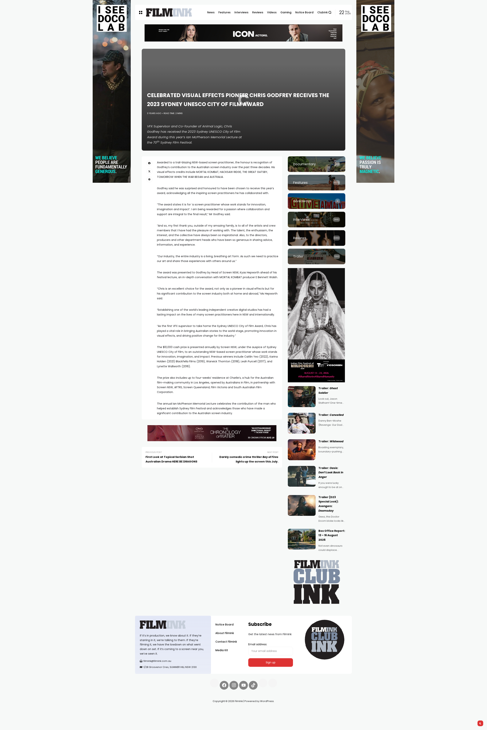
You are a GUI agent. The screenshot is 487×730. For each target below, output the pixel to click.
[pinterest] (149, 179)
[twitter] (149, 171)
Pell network (166, 710)
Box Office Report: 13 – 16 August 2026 (331, 535)
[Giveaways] (316, 201)
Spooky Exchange (186, 710)
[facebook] (149, 163)
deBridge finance (146, 715)
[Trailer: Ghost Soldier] (302, 396)
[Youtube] (243, 685)
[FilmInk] (169, 12)
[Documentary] (316, 164)
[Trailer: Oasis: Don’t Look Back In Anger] (302, 476)
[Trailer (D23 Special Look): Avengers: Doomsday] (302, 505)
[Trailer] (316, 256)
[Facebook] (224, 685)
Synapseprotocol (146, 710)
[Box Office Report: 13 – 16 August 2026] (302, 539)
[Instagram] (233, 685)
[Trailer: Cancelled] (302, 423)
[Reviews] (316, 238)
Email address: (257, 644)
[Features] (316, 182)
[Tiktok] (253, 685)
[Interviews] (316, 219)
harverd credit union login (175, 715)
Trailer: (331, 415)
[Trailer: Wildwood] (302, 449)
